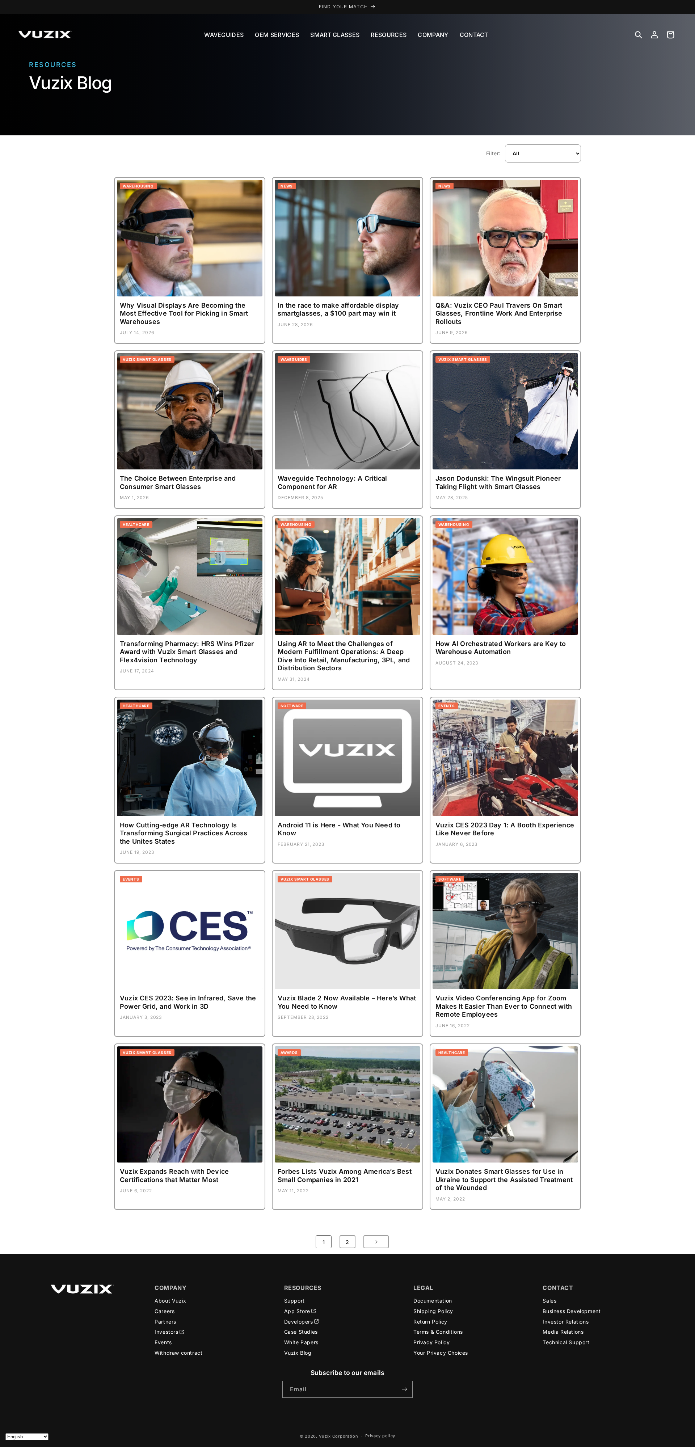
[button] (638, 35)
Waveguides (224, 35)
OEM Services (277, 35)
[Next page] (376, 1241)
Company (433, 35)
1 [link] (324, 1242)
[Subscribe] (404, 1389)
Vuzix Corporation (338, 1436)
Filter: (493, 153)
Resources (389, 35)
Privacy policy (380, 1435)
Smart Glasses (334, 35)
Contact (474, 35)
